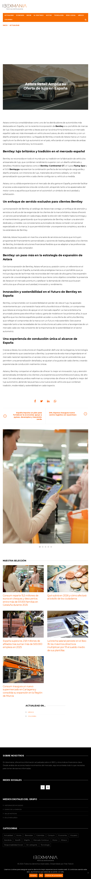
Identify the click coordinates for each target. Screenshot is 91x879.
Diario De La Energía (13, 809)
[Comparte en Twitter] (41, 401)
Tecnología (59, 15)
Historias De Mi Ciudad (14, 805)
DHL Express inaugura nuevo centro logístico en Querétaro (62, 414)
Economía (20, 15)
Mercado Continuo (41, 840)
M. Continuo (38, 15)
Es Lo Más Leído (11, 817)
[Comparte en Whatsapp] (55, 401)
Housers (73, 835)
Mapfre (27, 840)
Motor (49, 15)
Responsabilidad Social (13, 845)
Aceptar (33, 875)
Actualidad (9, 15)
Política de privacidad (54, 875)
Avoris (18, 835)
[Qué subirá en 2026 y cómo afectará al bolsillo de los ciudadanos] (67, 578)
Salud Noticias (11, 813)
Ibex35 (28, 15)
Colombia (8, 19)
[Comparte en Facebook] (35, 401)
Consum (51, 835)
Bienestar (29, 835)
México (81, 15)
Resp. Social (71, 15)
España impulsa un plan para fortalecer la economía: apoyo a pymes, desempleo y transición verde (27, 416)
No (41, 875)
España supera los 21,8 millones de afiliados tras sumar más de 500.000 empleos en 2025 (22, 644)
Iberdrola (7, 840)
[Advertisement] (45, 46)
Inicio (5, 25)
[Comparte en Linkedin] (48, 401)
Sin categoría (31, 845)
